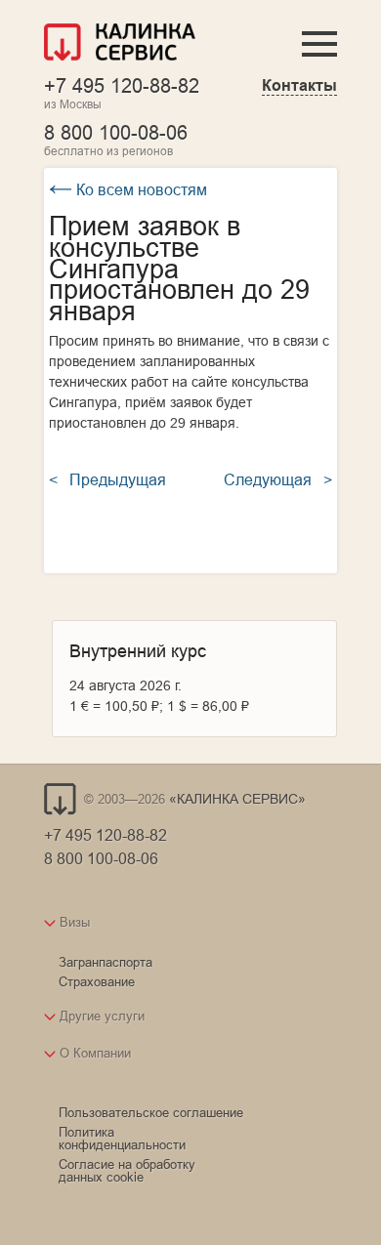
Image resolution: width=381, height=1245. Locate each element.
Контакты (299, 85)
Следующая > (278, 479)
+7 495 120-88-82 (121, 85)
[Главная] (119, 43)
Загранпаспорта (105, 962)
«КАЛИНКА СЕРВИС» (237, 799)
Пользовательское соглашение (151, 1112)
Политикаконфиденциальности (122, 1138)
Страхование (97, 981)
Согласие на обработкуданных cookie (127, 1170)
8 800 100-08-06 (116, 132)
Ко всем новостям (128, 189)
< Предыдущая (107, 479)
